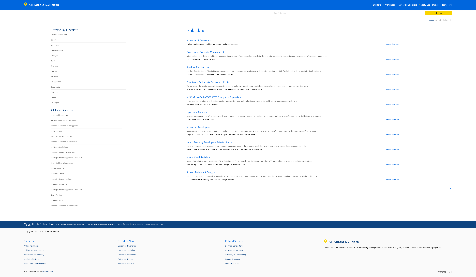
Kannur (53, 97)
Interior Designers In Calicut (61, 179)
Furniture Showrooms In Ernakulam (64, 120)
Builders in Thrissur (126, 259)
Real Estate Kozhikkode (59, 147)
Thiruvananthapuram (59, 34)
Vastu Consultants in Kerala (35, 263)
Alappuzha (55, 45)
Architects (390, 4)
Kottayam (55, 55)
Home (431, 20)
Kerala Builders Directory (60, 115)
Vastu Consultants (430, 4)
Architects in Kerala (31, 246)
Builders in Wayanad (126, 263)
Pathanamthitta (57, 50)
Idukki (53, 61)
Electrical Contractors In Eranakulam (64, 206)
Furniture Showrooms (234, 250)
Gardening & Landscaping (235, 254)
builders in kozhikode (59, 184)
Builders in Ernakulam (126, 250)
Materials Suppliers (408, 4)
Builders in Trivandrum (127, 246)
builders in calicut (57, 174)
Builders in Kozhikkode (127, 254)
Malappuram (56, 82)
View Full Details (392, 44)
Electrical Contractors (234, 246)
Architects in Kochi (57, 168)
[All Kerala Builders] (42, 7)
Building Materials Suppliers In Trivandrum (66, 158)
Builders (377, 4)
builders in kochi (57, 200)
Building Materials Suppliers (35, 250)
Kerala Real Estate (31, 259)
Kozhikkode (55, 87)
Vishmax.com (47, 272)
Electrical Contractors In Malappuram (64, 126)
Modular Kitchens (232, 263)
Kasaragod (55, 102)
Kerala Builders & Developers (62, 163)
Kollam (53, 40)
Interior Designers (232, 259)
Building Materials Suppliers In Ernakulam (66, 190)
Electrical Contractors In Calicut (62, 136)
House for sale (56, 195)
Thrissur (54, 71)
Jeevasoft (447, 4)
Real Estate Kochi (57, 131)
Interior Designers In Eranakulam (63, 152)
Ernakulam (55, 66)
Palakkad (54, 76)
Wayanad (54, 92)
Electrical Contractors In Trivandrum (64, 142)
